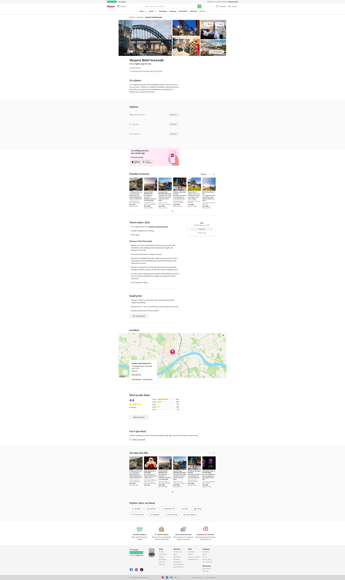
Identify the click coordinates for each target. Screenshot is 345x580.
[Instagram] (136, 571)
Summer (202, 11)
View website (136, 379)
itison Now (162, 562)
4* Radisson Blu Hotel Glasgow (179, 193)
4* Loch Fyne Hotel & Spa (208, 193)
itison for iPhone (207, 559)
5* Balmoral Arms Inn (135, 192)
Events (151, 11)
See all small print (139, 316)
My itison (177, 549)
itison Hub (205, 571)
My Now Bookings (179, 564)
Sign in (175, 554)
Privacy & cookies (197, 577)
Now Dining (163, 11)
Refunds (190, 554)
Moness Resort (192, 192)
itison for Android (207, 562)
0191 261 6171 (136, 375)
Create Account (178, 552)
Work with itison (207, 568)
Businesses (207, 566)
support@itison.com (193, 559)
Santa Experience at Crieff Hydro (150, 471)
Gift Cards (193, 11)
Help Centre (191, 552)
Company (206, 549)
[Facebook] (131, 571)
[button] (172, 211)
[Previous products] (209, 174)
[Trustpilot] (122, 2)
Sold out (202, 68)
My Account (177, 559)
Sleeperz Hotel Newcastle (159, 227)
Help (190, 549)
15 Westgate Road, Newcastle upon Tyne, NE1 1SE (146, 71)
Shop (161, 549)
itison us (205, 557)
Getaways (173, 11)
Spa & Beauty (163, 559)
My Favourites (177, 562)
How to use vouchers (194, 557)
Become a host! (233, 2)
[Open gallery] (172, 38)
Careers (205, 554)
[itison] (111, 6)
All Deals (132, 17)
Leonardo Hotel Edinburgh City (148, 193)
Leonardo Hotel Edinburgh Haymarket (165, 193)
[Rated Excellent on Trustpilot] (112, 2)
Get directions (147, 379)
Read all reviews (139, 417)
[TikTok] (142, 571)
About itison (206, 552)
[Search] (199, 6)
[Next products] (214, 174)
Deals (141, 11)
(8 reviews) (137, 68)
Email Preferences (179, 567)
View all (203, 174)
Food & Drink (183, 11)
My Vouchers (177, 557)
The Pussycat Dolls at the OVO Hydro (208, 471)
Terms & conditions (210, 577)
